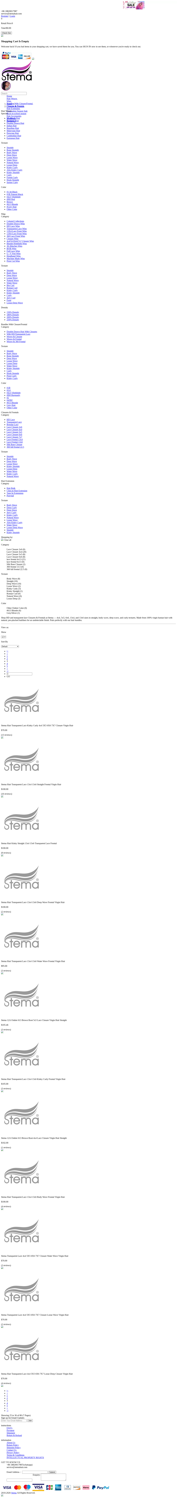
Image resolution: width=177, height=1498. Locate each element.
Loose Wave (12, 157)
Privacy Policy (13, 1452)
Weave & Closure (14, 336)
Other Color (12, 209)
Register (4, 16)
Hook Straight (13, 180)
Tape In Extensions (15, 493)
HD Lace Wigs (13, 226)
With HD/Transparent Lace (18, 334)
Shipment (11, 1433)
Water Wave (12, 160)
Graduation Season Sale (17, 111)
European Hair (13, 138)
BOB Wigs (11, 248)
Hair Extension (13, 108)
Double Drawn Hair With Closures (22, 331)
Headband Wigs (14, 256)
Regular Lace (12, 424)
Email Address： (14, 1472)
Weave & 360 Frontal (16, 341)
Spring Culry (12, 182)
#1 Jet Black (12, 192)
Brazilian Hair (13, 128)
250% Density (13, 319)
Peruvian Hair (13, 133)
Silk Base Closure (14, 444)
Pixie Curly (12, 376)
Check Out (6, 33)
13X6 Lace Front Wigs (17, 233)
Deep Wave (12, 155)
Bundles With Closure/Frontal (20, 103)
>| (7, 671)
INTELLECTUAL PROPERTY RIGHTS (25, 1457)
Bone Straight (13, 150)
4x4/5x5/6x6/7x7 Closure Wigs (20, 241)
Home (9, 96)
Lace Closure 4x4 (14, 429)
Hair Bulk (11, 488)
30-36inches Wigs (14, 246)
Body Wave (12, 152)
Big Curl (10, 285)
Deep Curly (12, 507)
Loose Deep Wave (15, 303)
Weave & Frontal (14, 339)
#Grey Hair (12, 207)
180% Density (13, 315)
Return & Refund (14, 1435)
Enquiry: (37, 1475)
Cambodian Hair (14, 135)
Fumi (9, 300)
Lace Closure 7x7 (14, 437)
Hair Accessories (14, 116)
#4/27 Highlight (13, 197)
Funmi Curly (12, 177)
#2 (8, 398)
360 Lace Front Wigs (16, 236)
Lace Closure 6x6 (14, 434)
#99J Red (11, 199)
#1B (8, 388)
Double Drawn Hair (15, 123)
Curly (9, 175)
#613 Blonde (12, 204)
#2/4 (9, 390)
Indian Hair (12, 126)
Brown (10, 202)
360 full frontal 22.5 (15, 447)
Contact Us (11, 1450)
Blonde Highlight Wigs (17, 243)
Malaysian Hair (13, 131)
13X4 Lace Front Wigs (17, 231)
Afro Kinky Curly (14, 170)
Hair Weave (12, 98)
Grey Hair (11, 405)
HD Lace (11, 419)
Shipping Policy (14, 1447)
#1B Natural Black (15, 194)
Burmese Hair (13, 121)
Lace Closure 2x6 (14, 427)
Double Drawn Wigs (16, 223)
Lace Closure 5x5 (14, 432)
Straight (10, 147)
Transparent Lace (14, 422)
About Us (11, 1442)
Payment (10, 1430)
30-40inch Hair (13, 118)
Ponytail (10, 495)
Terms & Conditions (15, 1455)
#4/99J (9, 400)
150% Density (13, 312)
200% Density (13, 317)
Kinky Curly (12, 167)
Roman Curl (12, 288)
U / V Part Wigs (14, 253)
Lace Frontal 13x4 (15, 439)
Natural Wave (13, 162)
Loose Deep (12, 165)
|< (7, 651)
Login (12, 16)
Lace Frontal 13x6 (15, 442)
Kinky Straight (13, 172)
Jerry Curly (11, 512)
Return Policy (13, 1445)
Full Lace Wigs (13, 251)
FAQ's (9, 1428)
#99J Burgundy (13, 395)
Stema (14, 1493)
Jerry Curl (11, 298)
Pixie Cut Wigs (13, 261)
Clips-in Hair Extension (17, 491)
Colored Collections (15, 221)
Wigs (9, 101)
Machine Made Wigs (16, 258)
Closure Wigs (12, 238)
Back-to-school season (16, 113)
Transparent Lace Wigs (17, 228)
